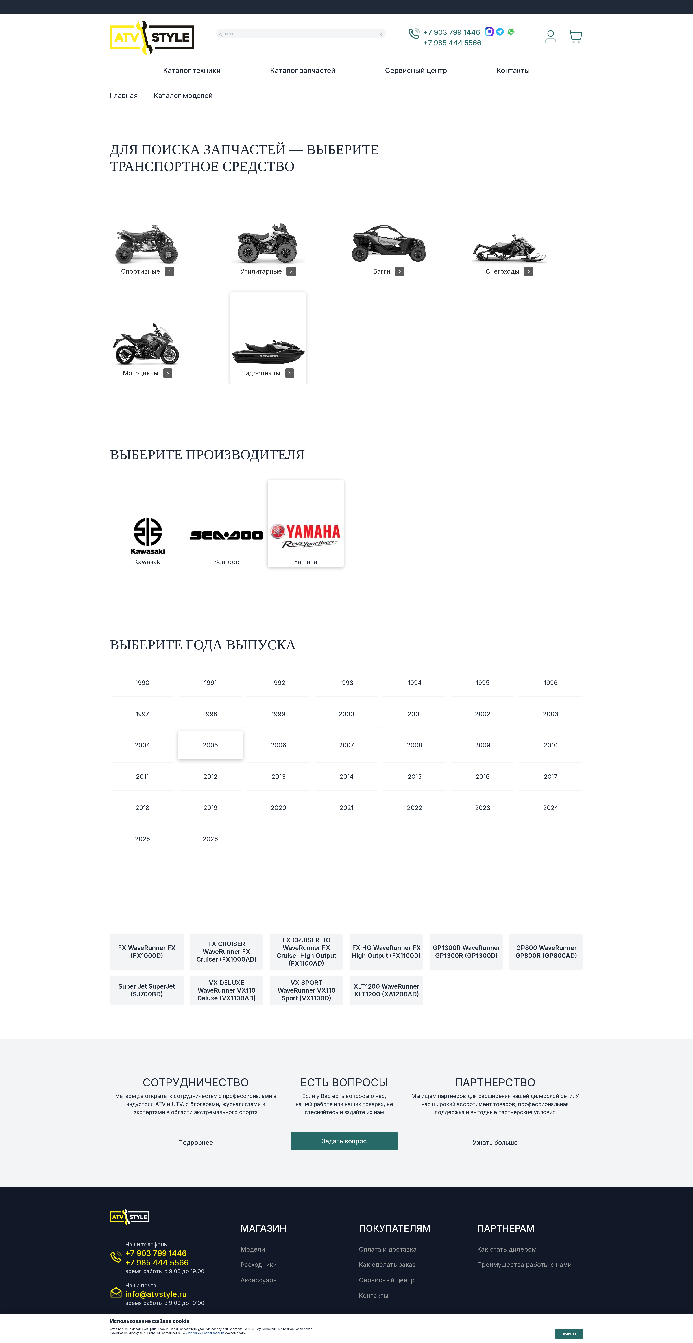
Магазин (263, 1228)
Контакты (513, 70)
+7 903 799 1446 (451, 32)
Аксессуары (259, 1280)
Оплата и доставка (388, 1249)
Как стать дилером (507, 1249)
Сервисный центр (416, 70)
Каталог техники (192, 70)
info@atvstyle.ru (156, 1294)
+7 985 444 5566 (452, 43)
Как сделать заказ (387, 1264)
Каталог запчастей (302, 70)
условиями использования (205, 1333)
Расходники (259, 1264)
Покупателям (395, 1228)
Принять (569, 1333)
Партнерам (506, 1228)
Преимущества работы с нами (524, 1264)
